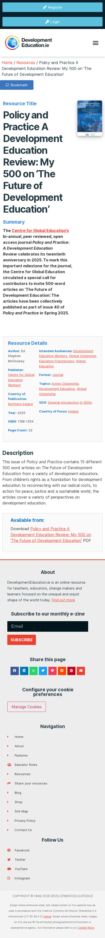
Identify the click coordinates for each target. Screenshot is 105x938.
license (47, 916)
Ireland (73, 411)
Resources (25, 62)
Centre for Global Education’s (40, 230)
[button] (95, 43)
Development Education (57, 389)
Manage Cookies (26, 706)
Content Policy (86, 927)
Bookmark (18, 85)
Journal (57, 375)
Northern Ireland (20, 404)
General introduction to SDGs (70, 402)
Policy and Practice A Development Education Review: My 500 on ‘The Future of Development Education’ (50, 534)
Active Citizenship (65, 383)
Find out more (63, 600)
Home (7, 62)
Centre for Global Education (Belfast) (21, 380)
